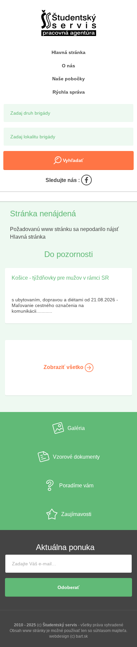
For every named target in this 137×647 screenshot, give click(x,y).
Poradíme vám (76, 485)
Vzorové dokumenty (76, 457)
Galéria (76, 428)
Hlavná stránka (68, 52)
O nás (68, 65)
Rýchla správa (69, 92)
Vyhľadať (72, 160)
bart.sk (82, 636)
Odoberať (68, 587)
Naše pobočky (68, 78)
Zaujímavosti (76, 514)
